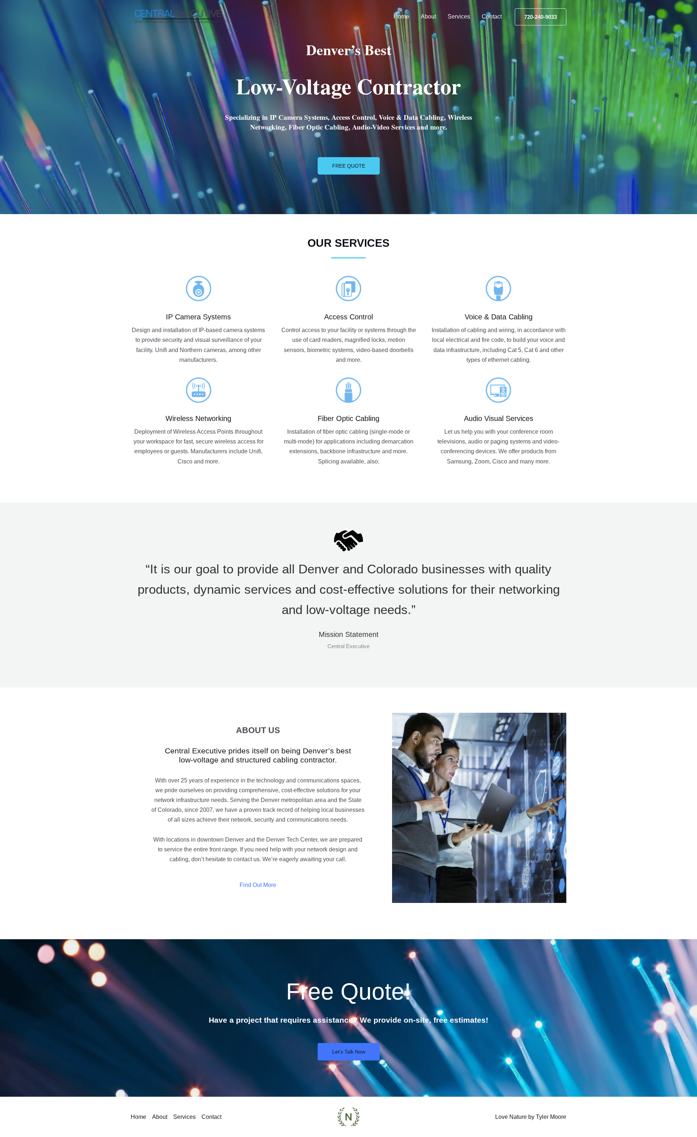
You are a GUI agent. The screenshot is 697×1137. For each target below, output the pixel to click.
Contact (492, 16)
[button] (540, 16)
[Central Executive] (178, 16)
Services (459, 16)
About (428, 16)
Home (401, 16)
